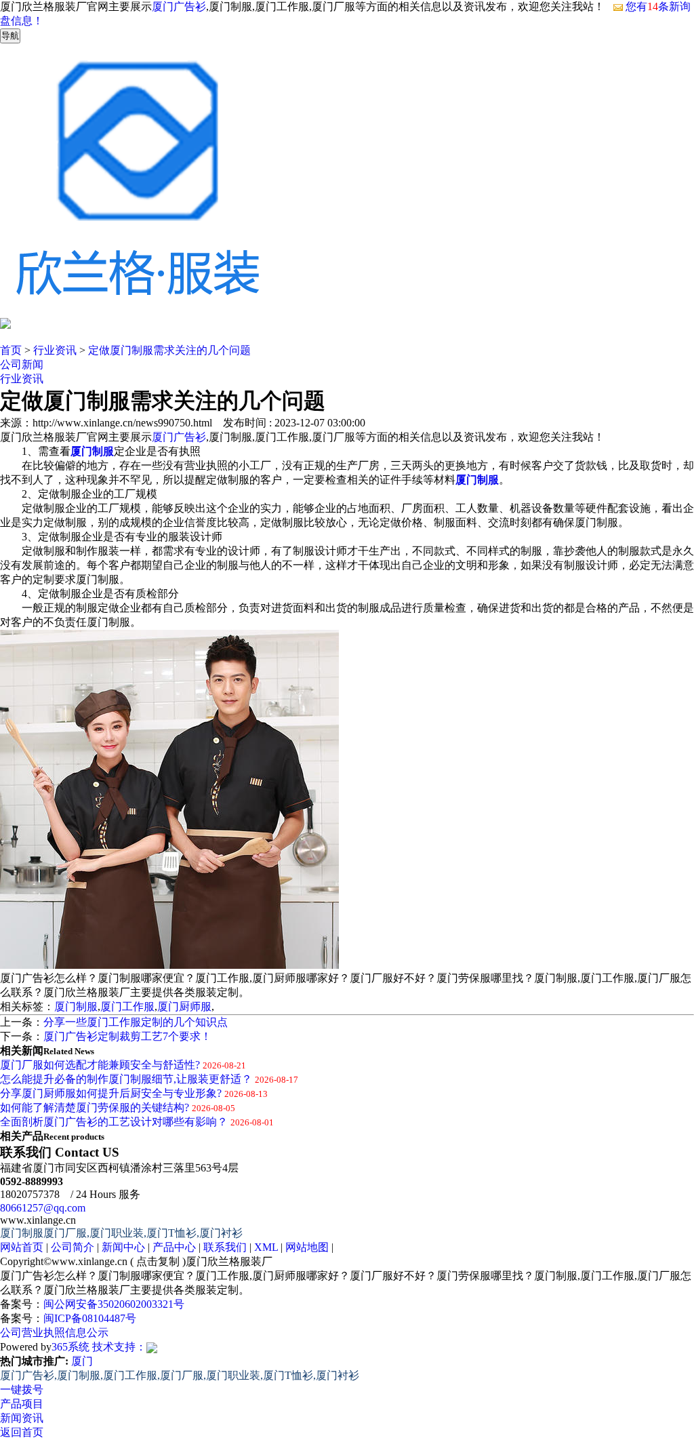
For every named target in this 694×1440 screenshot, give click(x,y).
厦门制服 (76, 1006)
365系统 (70, 1347)
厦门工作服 (127, 1006)
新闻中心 (123, 1247)
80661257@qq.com (42, 1208)
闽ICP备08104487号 (89, 1318)
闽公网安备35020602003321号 (113, 1304)
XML (266, 1247)
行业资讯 (55, 350)
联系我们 (225, 1247)
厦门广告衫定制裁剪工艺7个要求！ (127, 1036)
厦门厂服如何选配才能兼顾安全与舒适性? (100, 1065)
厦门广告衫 (179, 6)
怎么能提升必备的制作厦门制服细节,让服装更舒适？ (126, 1079)
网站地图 (307, 1247)
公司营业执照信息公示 (54, 1332)
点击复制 (158, 1261)
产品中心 (174, 1247)
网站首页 (21, 1247)
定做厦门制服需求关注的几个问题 (169, 350)
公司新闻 (21, 364)
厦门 (82, 1361)
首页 (11, 350)
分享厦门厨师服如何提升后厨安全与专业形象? (111, 1093)
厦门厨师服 (184, 1006)
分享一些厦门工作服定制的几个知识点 (135, 1022)
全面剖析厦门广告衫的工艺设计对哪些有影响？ (114, 1121)
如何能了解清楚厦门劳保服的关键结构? (94, 1107)
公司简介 (72, 1247)
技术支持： (119, 1347)
